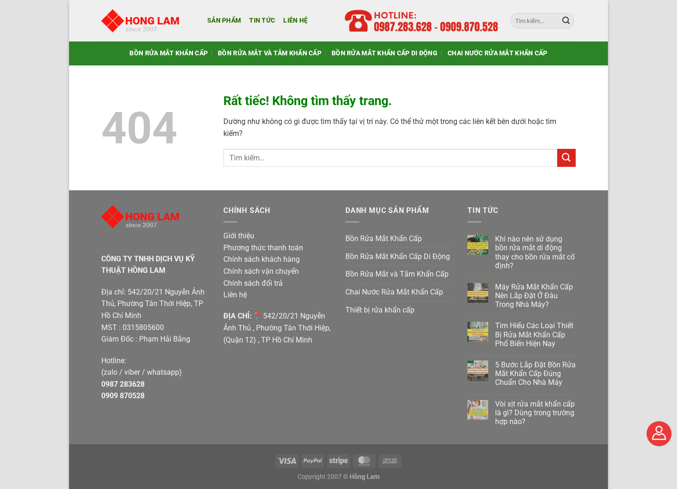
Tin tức (262, 20)
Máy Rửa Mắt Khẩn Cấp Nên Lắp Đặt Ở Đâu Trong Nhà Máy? (534, 296)
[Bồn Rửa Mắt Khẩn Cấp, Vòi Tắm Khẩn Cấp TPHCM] (147, 21)
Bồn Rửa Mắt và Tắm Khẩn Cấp (269, 53)
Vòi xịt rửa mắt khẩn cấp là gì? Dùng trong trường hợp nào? (535, 413)
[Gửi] (566, 21)
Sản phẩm (224, 20)
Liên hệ (295, 20)
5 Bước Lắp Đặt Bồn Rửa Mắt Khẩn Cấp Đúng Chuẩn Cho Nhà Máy (535, 373)
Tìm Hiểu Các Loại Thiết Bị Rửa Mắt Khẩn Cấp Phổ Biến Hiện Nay (534, 334)
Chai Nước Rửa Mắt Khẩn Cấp (498, 53)
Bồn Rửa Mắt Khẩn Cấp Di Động (385, 53)
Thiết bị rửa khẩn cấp (379, 310)
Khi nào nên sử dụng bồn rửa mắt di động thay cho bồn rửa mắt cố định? (535, 252)
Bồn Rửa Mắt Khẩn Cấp (168, 53)
